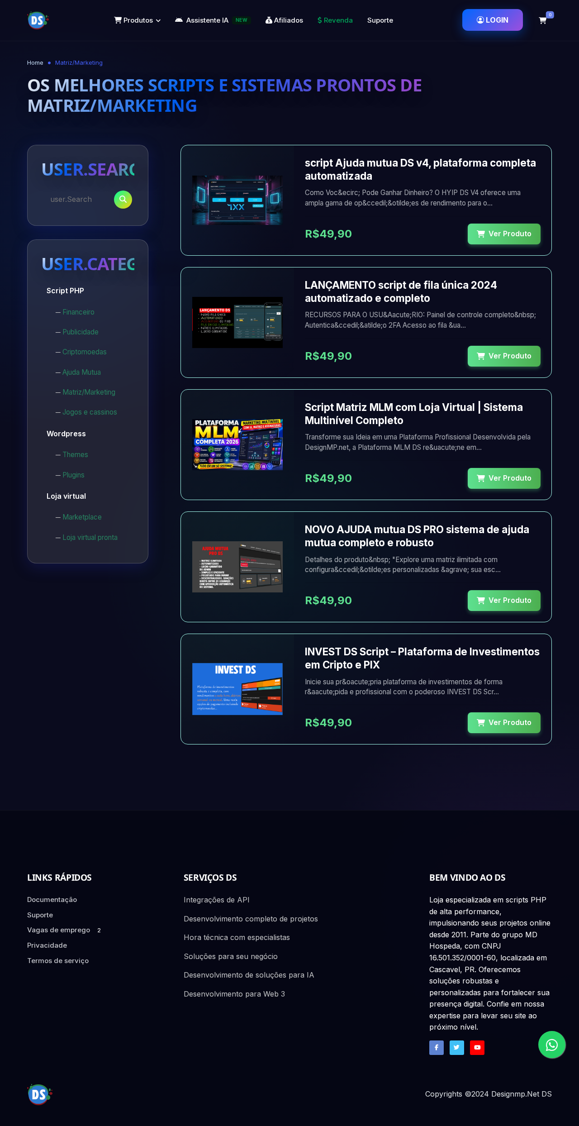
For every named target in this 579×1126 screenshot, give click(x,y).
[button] (543, 20)
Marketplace (82, 517)
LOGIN (497, 19)
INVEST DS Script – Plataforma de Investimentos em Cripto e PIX (422, 658)
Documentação (52, 899)
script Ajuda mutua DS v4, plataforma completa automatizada (420, 169)
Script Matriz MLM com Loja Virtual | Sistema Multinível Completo (414, 413)
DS (546, 1093)
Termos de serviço (58, 960)
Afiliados (287, 20)
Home (35, 62)
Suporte (380, 20)
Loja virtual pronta (90, 537)
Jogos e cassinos (89, 412)
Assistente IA (216, 20)
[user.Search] (123, 200)
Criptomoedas (84, 352)
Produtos (137, 20)
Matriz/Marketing (88, 392)
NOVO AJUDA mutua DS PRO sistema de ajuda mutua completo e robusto (417, 536)
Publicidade (80, 332)
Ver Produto (510, 233)
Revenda (337, 20)
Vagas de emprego (64, 930)
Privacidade (47, 945)
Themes (75, 454)
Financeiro (78, 312)
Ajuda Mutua (81, 372)
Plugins (73, 475)
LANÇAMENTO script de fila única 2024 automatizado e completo (401, 291)
